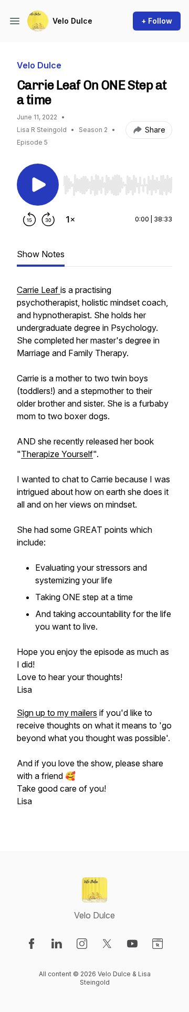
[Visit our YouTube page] (132, 943)
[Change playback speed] (70, 219)
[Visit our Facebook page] (31, 943)
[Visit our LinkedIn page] (56, 943)
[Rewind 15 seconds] (29, 219)
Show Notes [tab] (41, 254)
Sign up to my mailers (57, 712)
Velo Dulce (72, 20)
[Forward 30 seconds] (48, 219)
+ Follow (156, 20)
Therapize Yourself (57, 454)
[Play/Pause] (38, 185)
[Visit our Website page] (157, 943)
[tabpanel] (94, 551)
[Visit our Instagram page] (82, 943)
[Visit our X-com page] (107, 943)
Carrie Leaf (38, 290)
